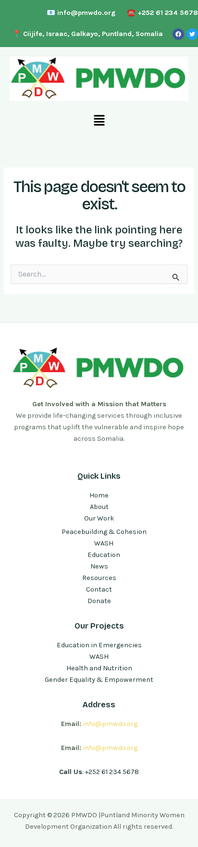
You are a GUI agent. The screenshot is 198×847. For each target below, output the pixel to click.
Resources (99, 578)
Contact (99, 589)
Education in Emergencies (99, 645)
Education (103, 555)
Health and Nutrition (99, 668)
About (99, 507)
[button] (99, 120)
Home (99, 495)
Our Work (99, 518)
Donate (99, 601)
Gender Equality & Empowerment (99, 680)
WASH (103, 543)
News (99, 566)
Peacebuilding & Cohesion (104, 532)
